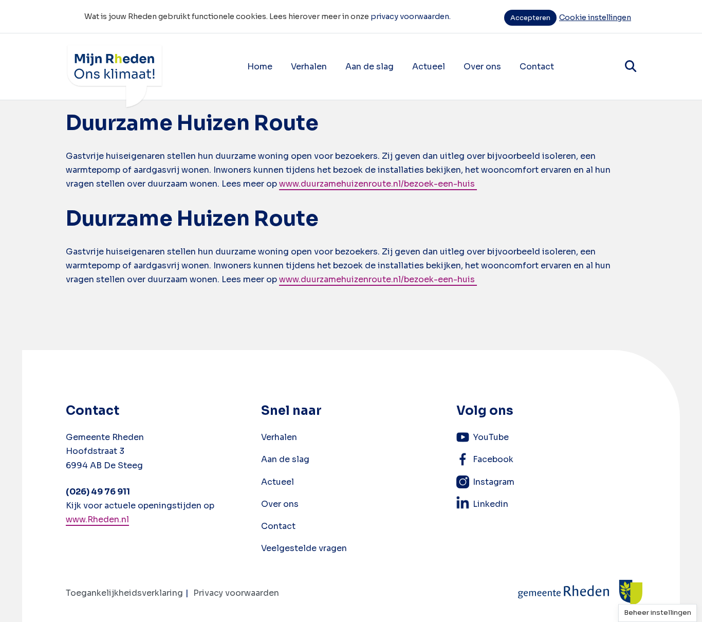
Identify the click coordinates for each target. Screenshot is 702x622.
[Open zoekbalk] (630, 66)
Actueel (428, 66)
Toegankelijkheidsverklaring (124, 593)
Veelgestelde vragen (304, 548)
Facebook (493, 459)
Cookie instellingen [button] (595, 17)
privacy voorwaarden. (411, 16)
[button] (657, 613)
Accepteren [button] (530, 17)
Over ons (482, 66)
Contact (537, 66)
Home (259, 66)
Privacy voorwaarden (236, 593)
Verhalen (309, 66)
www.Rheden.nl (97, 519)
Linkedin (490, 504)
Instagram (493, 482)
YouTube (491, 437)
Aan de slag (369, 66)
